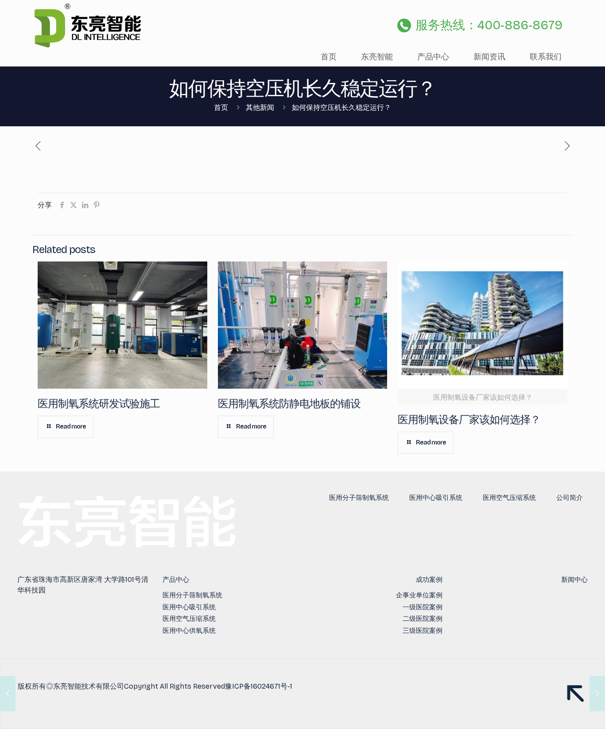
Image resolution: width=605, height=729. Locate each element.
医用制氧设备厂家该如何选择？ (469, 419)
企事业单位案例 (419, 595)
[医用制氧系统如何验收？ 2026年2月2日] (597, 693)
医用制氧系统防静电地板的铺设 (289, 404)
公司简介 (569, 498)
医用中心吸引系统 (435, 498)
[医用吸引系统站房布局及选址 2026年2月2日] (8, 693)
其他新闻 (260, 107)
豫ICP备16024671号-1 (258, 686)
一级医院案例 (422, 607)
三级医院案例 (422, 631)
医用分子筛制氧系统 (359, 498)
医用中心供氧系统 (189, 631)
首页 (221, 107)
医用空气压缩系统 (509, 498)
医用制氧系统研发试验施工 (99, 404)
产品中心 (176, 580)
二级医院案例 (422, 619)
